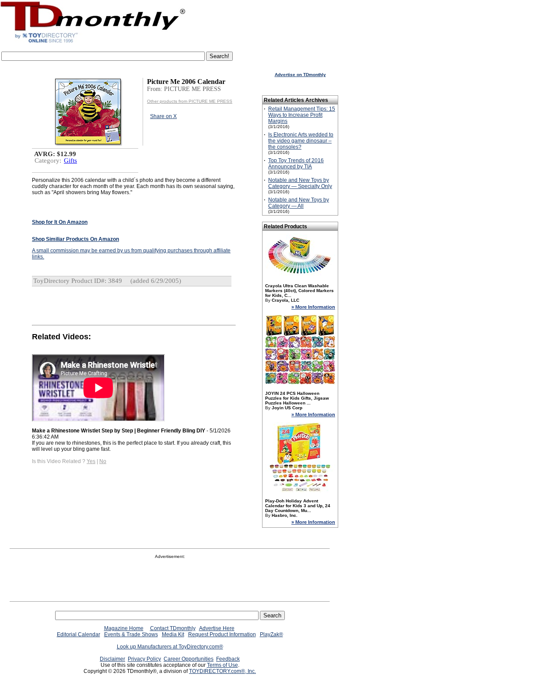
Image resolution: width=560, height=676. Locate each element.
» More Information (313, 307)
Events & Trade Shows (131, 634)
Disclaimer (112, 659)
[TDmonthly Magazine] (93, 42)
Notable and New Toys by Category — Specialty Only (300, 183)
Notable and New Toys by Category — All (298, 203)
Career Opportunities (189, 659)
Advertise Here (216, 628)
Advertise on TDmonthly (300, 74)
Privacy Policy (144, 659)
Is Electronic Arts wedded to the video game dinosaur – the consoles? (300, 141)
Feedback (228, 659)
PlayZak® (271, 634)
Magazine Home (124, 628)
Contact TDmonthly (173, 628)
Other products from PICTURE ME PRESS (189, 101)
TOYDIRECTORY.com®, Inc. (222, 671)
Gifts (70, 160)
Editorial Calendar (78, 634)
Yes (91, 461)
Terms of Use (222, 665)
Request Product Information (222, 634)
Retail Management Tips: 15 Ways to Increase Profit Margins (301, 115)
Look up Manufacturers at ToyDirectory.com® (170, 647)
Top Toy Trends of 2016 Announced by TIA (296, 163)
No (102, 461)
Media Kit (173, 634)
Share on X (163, 116)
